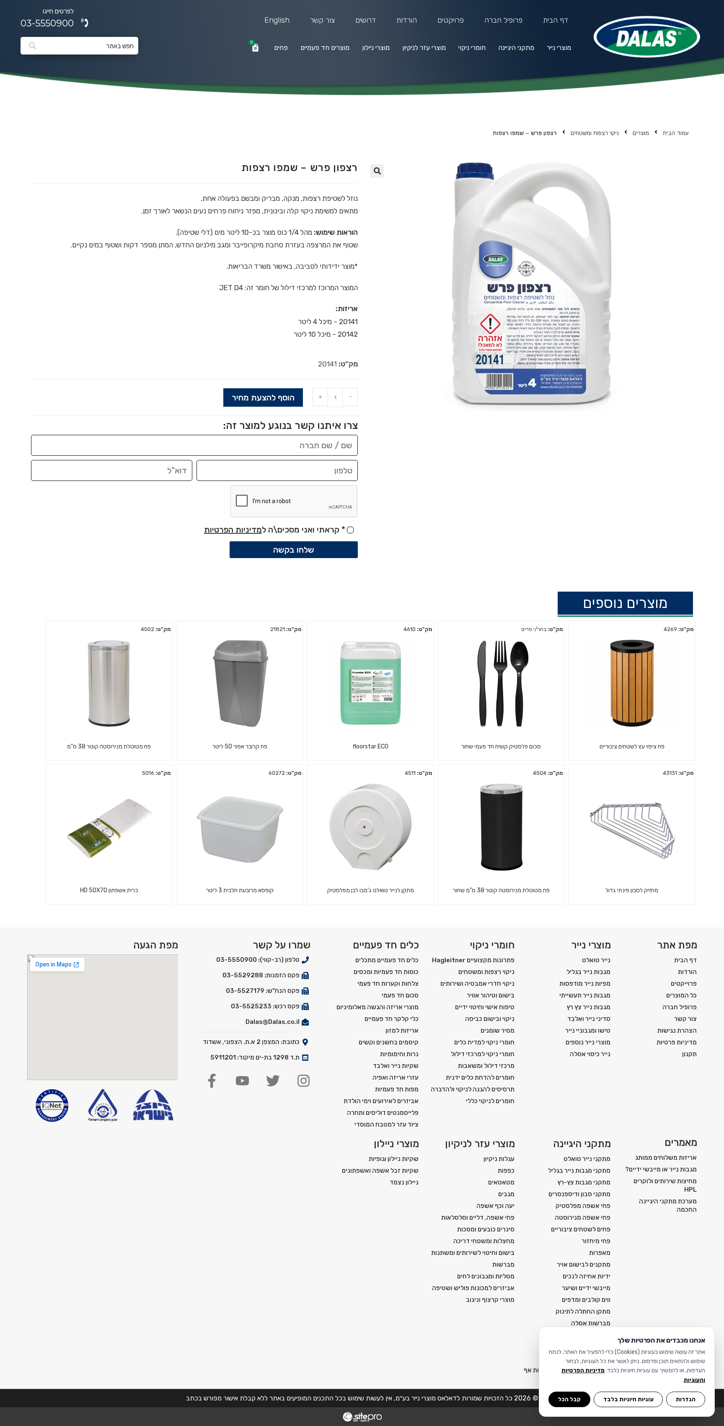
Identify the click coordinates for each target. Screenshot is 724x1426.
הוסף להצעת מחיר (263, 397)
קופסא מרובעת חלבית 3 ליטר (240, 890)
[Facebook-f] (212, 1081)
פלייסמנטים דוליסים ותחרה (383, 1113)
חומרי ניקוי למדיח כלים (484, 1042)
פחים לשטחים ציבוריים (580, 1229)
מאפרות (599, 1253)
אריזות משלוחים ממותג (666, 1157)
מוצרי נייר (559, 48)
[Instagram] (303, 1081)
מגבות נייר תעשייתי (584, 995)
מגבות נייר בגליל (588, 972)
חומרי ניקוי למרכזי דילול (483, 1054)
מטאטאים (501, 1182)
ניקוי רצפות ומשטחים (595, 133)
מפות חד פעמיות (397, 1089)
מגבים (506, 1194)
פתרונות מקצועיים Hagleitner (473, 960)
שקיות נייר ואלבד (396, 1066)
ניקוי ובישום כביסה (490, 1019)
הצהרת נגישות (677, 1030)
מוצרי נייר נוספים (588, 1042)
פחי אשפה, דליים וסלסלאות (478, 1217)
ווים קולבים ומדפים (586, 1300)
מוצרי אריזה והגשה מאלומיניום (377, 1007)
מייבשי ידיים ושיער (586, 1288)
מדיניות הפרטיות (233, 530)
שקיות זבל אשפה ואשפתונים (380, 1170)
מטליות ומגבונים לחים (486, 1276)
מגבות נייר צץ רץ (588, 1007)
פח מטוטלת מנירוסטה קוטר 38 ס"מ (109, 746)
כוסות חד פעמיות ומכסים (386, 972)
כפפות (506, 1170)
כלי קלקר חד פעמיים (392, 1019)
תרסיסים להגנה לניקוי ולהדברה (473, 1089)
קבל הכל (569, 1399)
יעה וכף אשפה (495, 1206)
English (277, 20)
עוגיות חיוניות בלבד (628, 1399)
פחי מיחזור (596, 1241)
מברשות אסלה (590, 1323)
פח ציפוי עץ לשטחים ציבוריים (632, 746)
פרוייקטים (684, 983)
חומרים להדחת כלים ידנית (480, 1077)
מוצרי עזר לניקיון (424, 48)
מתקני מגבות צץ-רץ (583, 1182)
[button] (377, 171)
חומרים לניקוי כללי (490, 1101)
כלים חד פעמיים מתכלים (387, 960)
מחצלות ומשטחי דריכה (484, 1241)
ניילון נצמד (404, 1182)
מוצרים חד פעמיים (324, 48)
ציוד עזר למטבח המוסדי (386, 1124)
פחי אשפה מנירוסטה (582, 1217)
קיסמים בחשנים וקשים (389, 1042)
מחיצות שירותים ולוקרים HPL (665, 1185)
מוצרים (641, 133)
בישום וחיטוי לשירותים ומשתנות (473, 1253)
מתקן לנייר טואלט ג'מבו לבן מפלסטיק (370, 890)
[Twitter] (273, 1081)
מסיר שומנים (498, 1030)
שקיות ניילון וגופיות (394, 1159)
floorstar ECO (370, 746)
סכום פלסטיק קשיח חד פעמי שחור (501, 746)
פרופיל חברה (503, 20)
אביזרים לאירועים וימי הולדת (381, 1101)
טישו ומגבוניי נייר (587, 1030)
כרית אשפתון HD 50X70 (109, 890)
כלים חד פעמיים (386, 945)
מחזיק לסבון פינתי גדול (631, 890)
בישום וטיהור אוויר (491, 995)
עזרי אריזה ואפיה (395, 1077)
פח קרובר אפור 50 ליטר (239, 746)
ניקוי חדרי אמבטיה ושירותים (477, 983)
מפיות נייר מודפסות (584, 983)
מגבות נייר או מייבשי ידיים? (661, 1169)
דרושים (365, 20)
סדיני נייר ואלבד (588, 1019)
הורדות (406, 20)
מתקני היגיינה (516, 48)
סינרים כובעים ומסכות (486, 1229)
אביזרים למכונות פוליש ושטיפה (473, 1288)
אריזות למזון (402, 1030)
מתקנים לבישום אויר (583, 1264)
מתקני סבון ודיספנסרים (579, 1194)
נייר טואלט (596, 960)
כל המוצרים (681, 995)
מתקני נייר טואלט (587, 1159)
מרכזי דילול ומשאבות (486, 1066)
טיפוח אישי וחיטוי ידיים (485, 1007)
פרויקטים (450, 20)
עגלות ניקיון (499, 1159)
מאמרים (681, 1142)
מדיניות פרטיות (677, 1042)
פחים (281, 48)
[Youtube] (242, 1081)
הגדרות (686, 1399)
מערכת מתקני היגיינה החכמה (668, 1205)
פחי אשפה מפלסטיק (583, 1206)
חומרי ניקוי (472, 48)
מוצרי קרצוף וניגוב (490, 1300)
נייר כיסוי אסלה (590, 1054)
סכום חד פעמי (400, 995)
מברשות (503, 1264)
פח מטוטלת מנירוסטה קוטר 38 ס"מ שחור (501, 890)
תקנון (689, 1054)
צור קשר (322, 20)
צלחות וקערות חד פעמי (388, 983)
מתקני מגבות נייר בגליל (579, 1170)
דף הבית (555, 20)
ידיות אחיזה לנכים (586, 1276)
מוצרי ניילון (376, 48)
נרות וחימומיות (399, 1054)
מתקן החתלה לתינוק (583, 1311)
